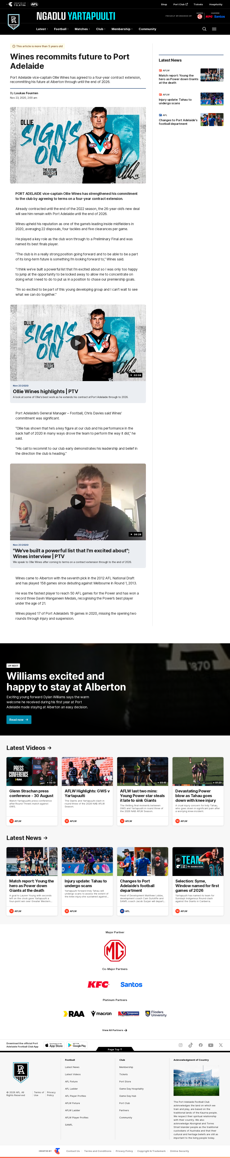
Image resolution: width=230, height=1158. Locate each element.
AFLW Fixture (72, 1103)
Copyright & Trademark (151, 1151)
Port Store (125, 1081)
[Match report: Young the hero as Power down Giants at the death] (191, 77)
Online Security (179, 1151)
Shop (164, 4)
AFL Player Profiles (75, 1095)
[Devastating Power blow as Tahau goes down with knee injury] (198, 791)
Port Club (179, 4)
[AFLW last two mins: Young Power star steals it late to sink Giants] (142, 791)
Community (147, 29)
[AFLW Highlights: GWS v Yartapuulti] (87, 791)
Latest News (72, 1067)
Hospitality (215, 4)
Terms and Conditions (97, 1151)
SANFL (69, 1124)
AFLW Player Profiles (76, 1117)
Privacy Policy (51, 1094)
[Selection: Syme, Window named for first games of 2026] (198, 881)
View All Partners (112, 1030)
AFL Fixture (71, 1081)
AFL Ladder (71, 1088)
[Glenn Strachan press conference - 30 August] (32, 791)
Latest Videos (73, 1074)
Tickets (198, 4)
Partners (124, 1110)
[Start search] (204, 29)
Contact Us (73, 1151)
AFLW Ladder (72, 1110)
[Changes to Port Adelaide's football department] (191, 120)
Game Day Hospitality (131, 1088)
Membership (126, 1067)
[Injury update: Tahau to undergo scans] (191, 99)
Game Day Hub (127, 1095)
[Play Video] (78, 342)
